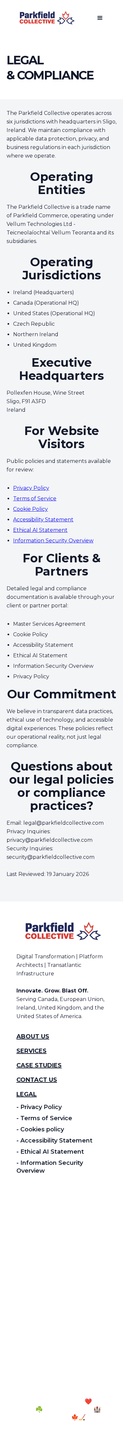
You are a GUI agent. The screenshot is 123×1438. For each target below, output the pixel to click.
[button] (100, 18)
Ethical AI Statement (40, 530)
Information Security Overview (53, 540)
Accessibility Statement (43, 519)
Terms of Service (34, 498)
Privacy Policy (31, 488)
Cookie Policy (30, 509)
